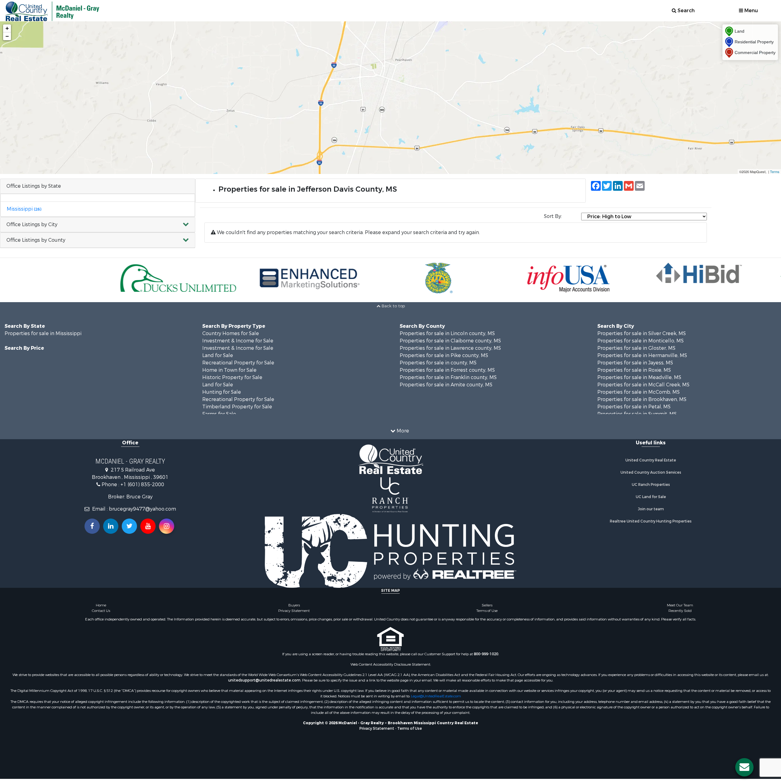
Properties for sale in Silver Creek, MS (641, 333)
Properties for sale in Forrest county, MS (447, 370)
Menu (750, 10)
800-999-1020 (486, 654)
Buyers (294, 605)
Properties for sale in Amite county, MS (446, 384)
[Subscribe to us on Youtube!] (148, 526)
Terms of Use (487, 610)
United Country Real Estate (650, 460)
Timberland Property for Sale (237, 406)
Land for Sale (217, 355)
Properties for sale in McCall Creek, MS (643, 384)
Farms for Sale (219, 414)
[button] (97, 224)
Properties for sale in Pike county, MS (444, 355)
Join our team (651, 509)
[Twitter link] (129, 526)
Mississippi (24, 209)
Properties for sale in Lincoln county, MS (447, 333)
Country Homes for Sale (230, 333)
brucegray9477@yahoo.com (142, 509)
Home (101, 605)
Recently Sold (680, 610)
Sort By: (553, 216)
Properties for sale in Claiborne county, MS (450, 341)
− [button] (7, 36)
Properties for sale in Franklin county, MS (448, 377)
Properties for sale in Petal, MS (634, 406)
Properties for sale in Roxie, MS (634, 370)
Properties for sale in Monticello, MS (640, 341)
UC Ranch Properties (651, 484)
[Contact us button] (744, 767)
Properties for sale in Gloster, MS (636, 348)
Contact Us (101, 610)
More (402, 431)
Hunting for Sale (221, 392)
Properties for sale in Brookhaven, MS (641, 399)
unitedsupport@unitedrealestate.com (264, 680)
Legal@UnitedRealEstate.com (436, 696)
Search (685, 10)
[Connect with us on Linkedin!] (110, 526)
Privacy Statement (294, 610)
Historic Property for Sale (232, 377)
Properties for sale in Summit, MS (637, 414)
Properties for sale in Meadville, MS (639, 377)
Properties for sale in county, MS (438, 363)
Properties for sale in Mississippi (43, 333)
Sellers (487, 605)
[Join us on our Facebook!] (92, 526)
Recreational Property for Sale (238, 363)
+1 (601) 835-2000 (142, 484)
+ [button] (7, 28)
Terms (774, 171)
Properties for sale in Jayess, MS (635, 363)
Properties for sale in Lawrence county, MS (450, 348)
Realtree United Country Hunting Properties (651, 521)
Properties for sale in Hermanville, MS (642, 355)
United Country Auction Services (651, 472)
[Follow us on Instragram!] (166, 526)
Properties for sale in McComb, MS (638, 392)
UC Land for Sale (651, 496)
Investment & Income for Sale (237, 341)
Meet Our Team (680, 605)
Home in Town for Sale (229, 370)
